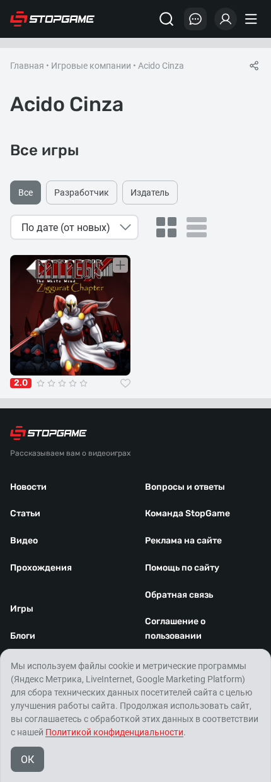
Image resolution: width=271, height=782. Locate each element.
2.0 (21, 383)
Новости (28, 487)
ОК (27, 760)
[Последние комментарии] (195, 19)
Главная (27, 66)
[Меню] (253, 19)
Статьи (25, 513)
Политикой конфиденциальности (114, 732)
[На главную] (52, 19)
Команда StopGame (187, 513)
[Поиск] (166, 19)
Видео (24, 540)
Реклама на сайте (183, 540)
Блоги (22, 636)
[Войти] (225, 19)
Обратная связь (179, 594)
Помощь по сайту (182, 567)
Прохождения (41, 567)
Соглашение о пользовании (175, 628)
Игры (21, 608)
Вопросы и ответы (185, 487)
